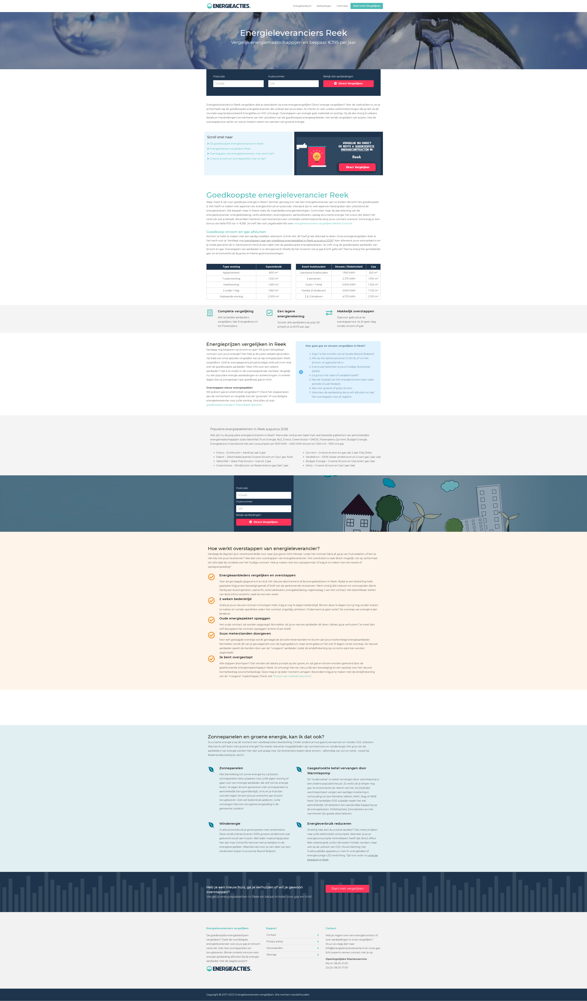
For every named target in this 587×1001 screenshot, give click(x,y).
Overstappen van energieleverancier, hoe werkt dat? (242, 153)
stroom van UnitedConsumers (292, 676)
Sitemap (271, 954)
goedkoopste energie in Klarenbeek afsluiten (234, 404)
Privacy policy (274, 941)
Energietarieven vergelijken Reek (230, 148)
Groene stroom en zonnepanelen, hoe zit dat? (238, 158)
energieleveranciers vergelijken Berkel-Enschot (323, 223)
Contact (271, 934)
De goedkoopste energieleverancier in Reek (237, 143)
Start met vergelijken (347, 888)
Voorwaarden (274, 948)
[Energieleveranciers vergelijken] (229, 6)
